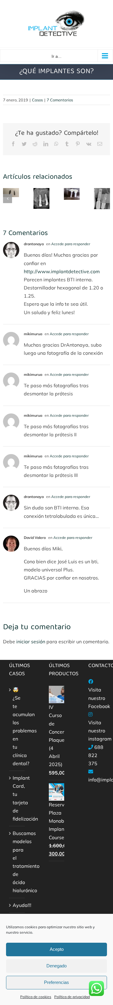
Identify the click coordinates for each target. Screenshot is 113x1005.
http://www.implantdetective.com (62, 271)
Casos (37, 99)
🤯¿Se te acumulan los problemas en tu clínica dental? (17, 726)
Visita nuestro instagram (99, 730)
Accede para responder (70, 244)
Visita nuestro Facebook (99, 698)
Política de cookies (35, 996)
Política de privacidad (72, 996)
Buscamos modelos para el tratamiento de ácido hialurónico (17, 861)
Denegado (56, 965)
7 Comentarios (60, 99)
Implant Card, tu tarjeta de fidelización (17, 798)
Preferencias (56, 982)
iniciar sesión (31, 642)
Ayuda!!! (17, 905)
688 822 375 (95, 755)
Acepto (57, 949)
